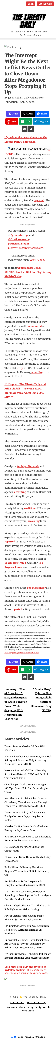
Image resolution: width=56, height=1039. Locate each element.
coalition (29, 508)
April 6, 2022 (37, 259)
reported (39, 200)
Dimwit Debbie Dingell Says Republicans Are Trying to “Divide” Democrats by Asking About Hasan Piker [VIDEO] (26, 944)
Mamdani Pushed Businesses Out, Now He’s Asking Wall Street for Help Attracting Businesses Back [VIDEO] (28, 760)
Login (31, 3)
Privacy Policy (36, 1003)
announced (35, 326)
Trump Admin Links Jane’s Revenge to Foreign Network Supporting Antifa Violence (25, 816)
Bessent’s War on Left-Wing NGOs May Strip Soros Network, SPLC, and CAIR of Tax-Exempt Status (26, 774)
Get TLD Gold (45, 3)
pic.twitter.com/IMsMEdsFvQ (26, 247)
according (37, 372)
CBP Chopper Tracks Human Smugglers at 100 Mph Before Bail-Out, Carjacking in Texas (27, 788)
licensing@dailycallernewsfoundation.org (21, 653)
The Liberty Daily (28, 20)
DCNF (9, 154)
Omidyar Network (28, 466)
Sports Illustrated (15, 562)
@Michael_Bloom (18, 243)
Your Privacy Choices (31, 1037)
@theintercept (20, 235)
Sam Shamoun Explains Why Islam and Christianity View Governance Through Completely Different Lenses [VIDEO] (25, 802)
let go (20, 368)
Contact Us (17, 1003)
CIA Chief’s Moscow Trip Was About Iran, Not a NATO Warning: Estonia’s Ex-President (26, 930)
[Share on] (24, 129)
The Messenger (36, 587)
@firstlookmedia (18, 239)
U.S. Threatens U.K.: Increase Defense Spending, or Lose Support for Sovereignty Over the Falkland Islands (27, 895)
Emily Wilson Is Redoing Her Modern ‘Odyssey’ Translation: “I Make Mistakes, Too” (26, 871)
